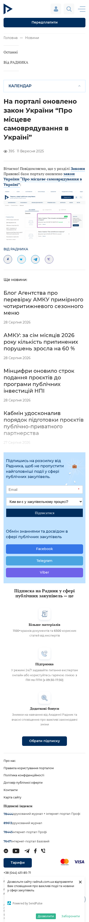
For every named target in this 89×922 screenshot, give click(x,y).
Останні (11, 52)
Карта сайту (12, 797)
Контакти (11, 790)
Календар (20, 86)
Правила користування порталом (29, 768)
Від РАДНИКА (16, 62)
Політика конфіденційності (24, 775)
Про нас (10, 761)
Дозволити (46, 916)
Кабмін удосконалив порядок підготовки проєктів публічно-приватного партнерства (44, 423)
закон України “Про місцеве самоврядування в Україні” (43, 179)
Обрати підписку (44, 741)
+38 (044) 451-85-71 (17, 872)
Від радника (16, 249)
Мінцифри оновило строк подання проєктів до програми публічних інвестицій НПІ (39, 381)
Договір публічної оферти (23, 782)
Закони (78, 168)
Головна (11, 37)
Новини (32, 37)
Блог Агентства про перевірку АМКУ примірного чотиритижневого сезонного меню (43, 303)
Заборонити (70, 916)
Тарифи (18, 862)
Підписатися (44, 512)
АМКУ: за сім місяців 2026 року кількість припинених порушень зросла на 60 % (41, 342)
